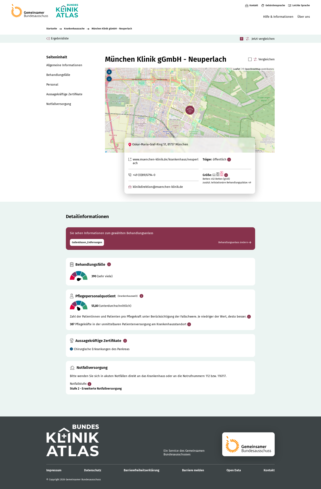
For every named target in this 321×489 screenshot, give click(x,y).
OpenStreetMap (252, 69)
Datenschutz (92, 470)
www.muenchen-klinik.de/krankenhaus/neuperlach (165, 161)
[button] (189, 110)
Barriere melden (193, 470)
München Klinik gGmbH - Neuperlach (112, 28)
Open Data (234, 470)
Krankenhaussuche (74, 28)
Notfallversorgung (58, 104)
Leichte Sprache (301, 5)
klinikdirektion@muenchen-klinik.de (158, 187)
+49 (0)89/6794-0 (144, 175)
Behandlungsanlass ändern (233, 242)
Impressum (53, 470)
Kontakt (253, 5)
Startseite (51, 28)
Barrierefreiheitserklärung (141, 470)
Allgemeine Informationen (64, 65)
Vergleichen (266, 59)
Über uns (303, 17)
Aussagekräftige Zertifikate (64, 94)
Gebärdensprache (275, 5)
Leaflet (236, 69)
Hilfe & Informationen (278, 17)
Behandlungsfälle (58, 75)
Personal (52, 84)
